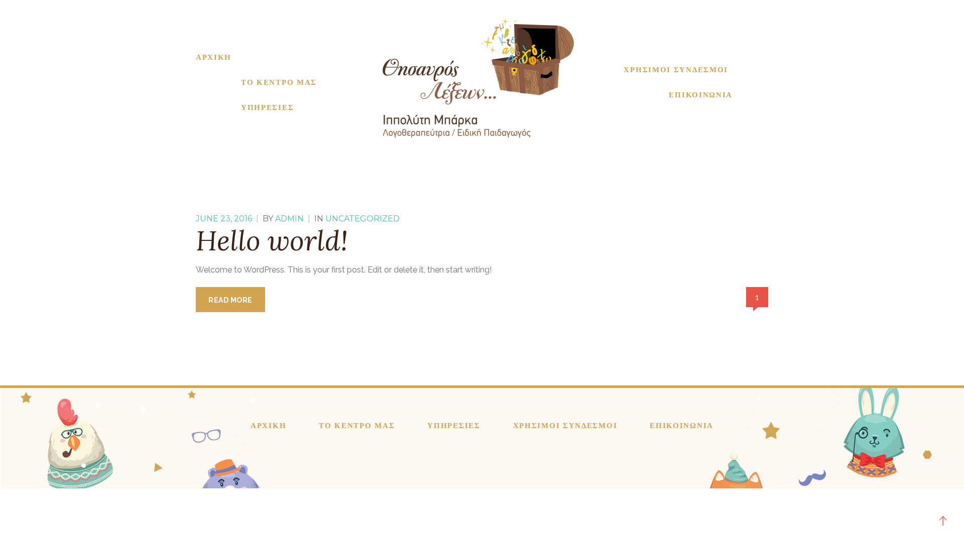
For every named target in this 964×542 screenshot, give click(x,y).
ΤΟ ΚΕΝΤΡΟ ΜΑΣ (279, 82)
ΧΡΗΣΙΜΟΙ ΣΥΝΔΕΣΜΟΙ (676, 69)
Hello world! (272, 240)
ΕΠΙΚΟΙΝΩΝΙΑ (701, 94)
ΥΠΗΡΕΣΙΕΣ (267, 107)
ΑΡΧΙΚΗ (213, 57)
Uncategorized (362, 218)
